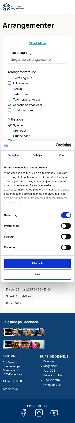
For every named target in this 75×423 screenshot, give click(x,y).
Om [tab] (61, 155)
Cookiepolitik (51, 380)
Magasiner (50, 366)
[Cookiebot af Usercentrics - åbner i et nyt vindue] (55, 145)
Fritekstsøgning (19, 53)
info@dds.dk (10, 389)
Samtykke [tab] (14, 155)
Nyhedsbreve (52, 385)
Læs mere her (13, 202)
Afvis (37, 274)
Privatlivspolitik (52, 375)
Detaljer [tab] (37, 155)
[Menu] (69, 7)
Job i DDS (49, 370)
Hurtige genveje (54, 356)
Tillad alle (37, 263)
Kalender (49, 361)
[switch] (66, 226)
